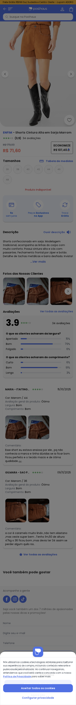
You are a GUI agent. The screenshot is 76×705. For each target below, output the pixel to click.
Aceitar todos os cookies (38, 688)
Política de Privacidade (17, 676)
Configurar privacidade (38, 698)
